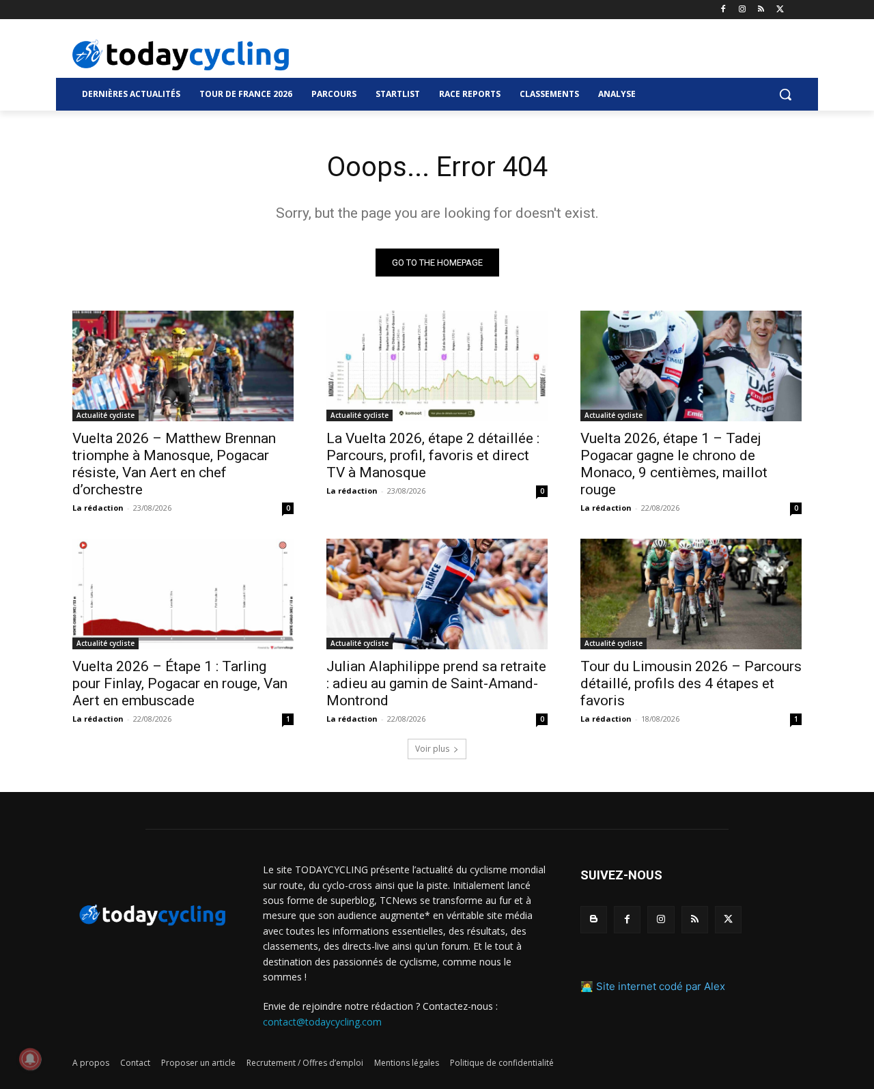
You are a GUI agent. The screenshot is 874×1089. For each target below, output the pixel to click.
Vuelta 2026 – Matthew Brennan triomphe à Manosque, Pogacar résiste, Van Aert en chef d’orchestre (174, 464)
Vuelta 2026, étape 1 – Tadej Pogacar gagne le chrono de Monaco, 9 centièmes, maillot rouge (673, 464)
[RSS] (761, 10)
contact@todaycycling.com (322, 1021)
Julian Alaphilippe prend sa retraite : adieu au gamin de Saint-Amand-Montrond (436, 683)
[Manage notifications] (30, 1059)
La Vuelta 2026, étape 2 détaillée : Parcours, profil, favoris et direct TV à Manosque (432, 455)
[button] (785, 94)
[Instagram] (742, 10)
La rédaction (98, 508)
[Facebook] (723, 10)
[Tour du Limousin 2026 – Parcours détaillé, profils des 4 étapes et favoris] (691, 594)
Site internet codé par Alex (660, 986)
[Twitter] (780, 10)
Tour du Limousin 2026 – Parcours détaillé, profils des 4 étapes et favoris (691, 683)
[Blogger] (593, 919)
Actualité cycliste (105, 415)
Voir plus (432, 748)
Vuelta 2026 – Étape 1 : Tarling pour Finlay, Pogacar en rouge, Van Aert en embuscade (179, 683)
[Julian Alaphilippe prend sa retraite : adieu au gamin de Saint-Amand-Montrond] (437, 594)
